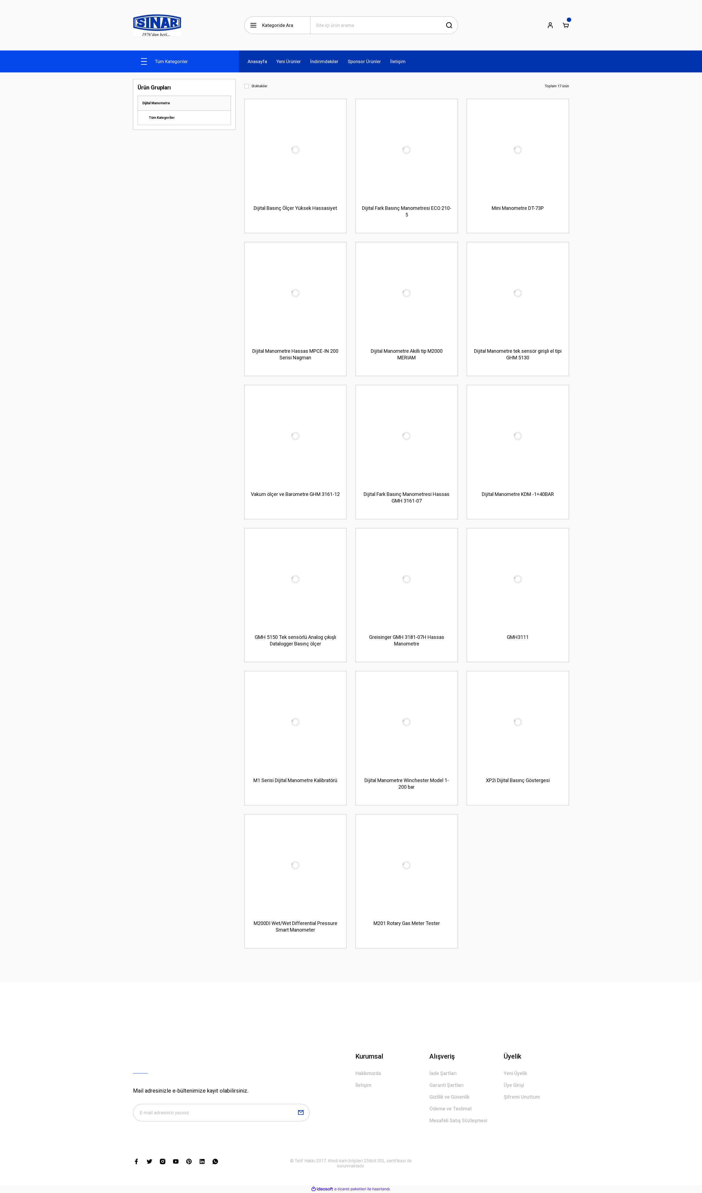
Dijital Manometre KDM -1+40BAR (518, 494)
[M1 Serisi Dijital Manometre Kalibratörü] (295, 722)
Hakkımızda (368, 1073)
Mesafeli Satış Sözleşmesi (458, 1120)
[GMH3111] (518, 579)
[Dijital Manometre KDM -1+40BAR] (518, 436)
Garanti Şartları (446, 1085)
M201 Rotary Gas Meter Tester (406, 923)
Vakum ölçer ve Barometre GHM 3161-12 (295, 494)
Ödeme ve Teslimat (450, 1109)
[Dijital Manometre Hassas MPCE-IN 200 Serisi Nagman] (295, 293)
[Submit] (301, 1112)
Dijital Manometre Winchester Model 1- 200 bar (406, 783)
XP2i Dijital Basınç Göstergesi (518, 780)
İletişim (363, 1085)
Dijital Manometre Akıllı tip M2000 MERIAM (407, 354)
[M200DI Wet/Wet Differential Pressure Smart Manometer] (295, 865)
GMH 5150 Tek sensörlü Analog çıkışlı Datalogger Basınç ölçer (295, 640)
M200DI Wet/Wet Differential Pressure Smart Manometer (295, 926)
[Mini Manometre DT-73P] (518, 150)
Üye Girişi (514, 1085)
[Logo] (157, 25)
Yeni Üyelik (515, 1073)
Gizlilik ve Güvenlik (449, 1097)
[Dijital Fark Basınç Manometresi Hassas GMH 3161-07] (406, 436)
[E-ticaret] (350, 1189)
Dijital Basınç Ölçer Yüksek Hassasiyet (295, 208)
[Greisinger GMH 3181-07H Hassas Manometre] (406, 579)
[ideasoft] (322, 1189)
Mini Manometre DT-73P (518, 208)
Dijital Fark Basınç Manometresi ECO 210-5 (406, 211)
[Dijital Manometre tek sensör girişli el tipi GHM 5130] (518, 293)
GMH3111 (518, 637)
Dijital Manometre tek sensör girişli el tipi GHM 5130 (518, 354)
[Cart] (565, 25)
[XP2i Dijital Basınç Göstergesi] (518, 722)
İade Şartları (443, 1073)
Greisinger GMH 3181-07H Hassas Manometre (406, 640)
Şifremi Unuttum (522, 1097)
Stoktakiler (259, 86)
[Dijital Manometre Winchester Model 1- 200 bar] (406, 722)
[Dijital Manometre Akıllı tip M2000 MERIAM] (406, 293)
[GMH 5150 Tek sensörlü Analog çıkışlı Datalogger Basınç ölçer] (295, 579)
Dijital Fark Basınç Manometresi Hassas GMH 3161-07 (406, 497)
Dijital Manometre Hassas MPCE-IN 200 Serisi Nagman (295, 354)
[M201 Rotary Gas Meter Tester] (406, 865)
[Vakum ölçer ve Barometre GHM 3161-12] (295, 436)
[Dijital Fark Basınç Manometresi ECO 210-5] (406, 150)
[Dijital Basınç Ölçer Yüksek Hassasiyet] (295, 150)
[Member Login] (550, 25)
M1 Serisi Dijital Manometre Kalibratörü (295, 780)
